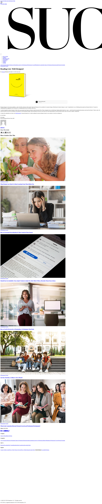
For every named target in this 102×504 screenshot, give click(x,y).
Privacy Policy (12, 449)
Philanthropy (37, 64)
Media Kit (8, 435)
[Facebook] (1, 431)
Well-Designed (18, 113)
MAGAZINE (5, 56)
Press (5, 435)
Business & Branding (14, 64)
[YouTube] (6, 431)
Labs (23, 445)
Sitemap (47, 449)
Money (8, 64)
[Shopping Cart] (1, 4)
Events (25, 445)
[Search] (1, 2)
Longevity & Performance (22, 64)
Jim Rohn (29, 445)
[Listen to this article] (37, 102)
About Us (2, 435)
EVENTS (5, 60)
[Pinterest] (7, 431)
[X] (2, 431)
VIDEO (4, 61)
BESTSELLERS (6, 58)
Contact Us (2, 449)
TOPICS (4, 57)
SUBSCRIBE (4, 4)
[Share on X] (4, 132)
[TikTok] (9, 431)
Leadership (42, 64)
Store (18, 445)
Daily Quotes (10, 445)
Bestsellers (15, 445)
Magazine (2, 445)
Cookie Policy (32, 449)
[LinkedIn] (5, 431)
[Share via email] (8, 132)
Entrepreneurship (55, 64)
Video (11, 435)
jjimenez (3, 71)
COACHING (5, 59)
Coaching (21, 445)
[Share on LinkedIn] (6, 132)
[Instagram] (3, 431)
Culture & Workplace (48, 64)
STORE (4, 62)
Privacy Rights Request (25, 449)
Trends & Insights (61, 64)
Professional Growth (31, 64)
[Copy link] (10, 132)
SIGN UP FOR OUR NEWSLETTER (7, 0)
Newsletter (6, 445)
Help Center (7, 449)
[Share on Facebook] (1, 132)
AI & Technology (3, 64)
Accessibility (43, 449)
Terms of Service (18, 449)
